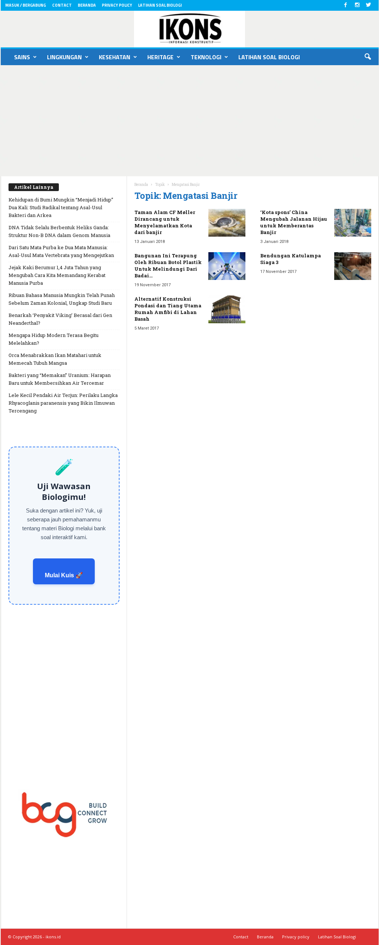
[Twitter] (368, 5)
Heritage (160, 57)
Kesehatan (114, 57)
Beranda (87, 5)
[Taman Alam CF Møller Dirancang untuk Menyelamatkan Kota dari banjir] (226, 223)
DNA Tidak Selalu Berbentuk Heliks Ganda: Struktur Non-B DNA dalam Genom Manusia (59, 231)
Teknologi (206, 57)
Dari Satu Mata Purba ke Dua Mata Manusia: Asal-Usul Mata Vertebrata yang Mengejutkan (61, 251)
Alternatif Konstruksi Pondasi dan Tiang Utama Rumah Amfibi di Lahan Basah (167, 308)
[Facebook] (345, 5)
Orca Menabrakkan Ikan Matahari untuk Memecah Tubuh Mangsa (55, 359)
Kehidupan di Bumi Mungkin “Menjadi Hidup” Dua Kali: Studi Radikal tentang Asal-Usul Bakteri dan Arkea (61, 207)
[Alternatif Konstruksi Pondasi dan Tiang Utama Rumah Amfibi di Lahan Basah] (226, 309)
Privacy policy (117, 5)
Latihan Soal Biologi (160, 5)
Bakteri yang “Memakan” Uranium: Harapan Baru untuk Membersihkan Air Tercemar (60, 379)
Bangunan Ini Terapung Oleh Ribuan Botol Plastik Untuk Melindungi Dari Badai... (168, 265)
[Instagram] (357, 5)
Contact (62, 5)
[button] (367, 57)
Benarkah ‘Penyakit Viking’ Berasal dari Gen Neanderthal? (60, 319)
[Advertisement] (189, 121)
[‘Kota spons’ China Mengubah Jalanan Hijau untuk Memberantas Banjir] (352, 223)
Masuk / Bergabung (25, 5)
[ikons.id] (190, 29)
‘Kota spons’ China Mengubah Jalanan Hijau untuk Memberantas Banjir (293, 222)
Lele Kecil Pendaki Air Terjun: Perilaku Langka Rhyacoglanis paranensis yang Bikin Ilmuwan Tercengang (63, 403)
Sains (22, 57)
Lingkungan (64, 57)
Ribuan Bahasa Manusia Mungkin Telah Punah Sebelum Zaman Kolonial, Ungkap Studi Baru (62, 299)
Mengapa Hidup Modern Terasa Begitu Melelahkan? (53, 339)
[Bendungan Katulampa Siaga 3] (352, 266)
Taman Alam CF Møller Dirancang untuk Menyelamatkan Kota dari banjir (164, 222)
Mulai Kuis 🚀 (64, 575)
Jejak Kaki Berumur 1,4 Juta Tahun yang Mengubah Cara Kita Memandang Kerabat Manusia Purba (57, 275)
